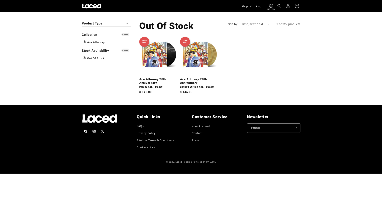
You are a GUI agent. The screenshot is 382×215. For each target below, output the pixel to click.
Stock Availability (95, 51)
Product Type (92, 23)
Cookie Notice (146, 147)
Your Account (201, 126)
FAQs (140, 126)
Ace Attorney (95, 42)
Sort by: (233, 24)
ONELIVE (211, 162)
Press (195, 140)
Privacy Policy (146, 133)
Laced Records (183, 162)
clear (125, 34)
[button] (246, 6)
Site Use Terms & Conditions (155, 140)
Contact (197, 133)
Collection (89, 35)
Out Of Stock (95, 58)
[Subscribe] (295, 128)
